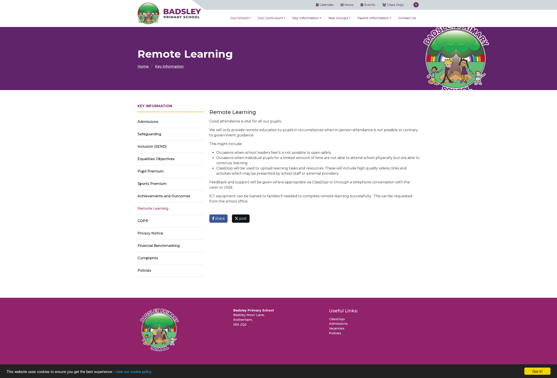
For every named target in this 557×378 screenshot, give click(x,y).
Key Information (305, 18)
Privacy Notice (150, 233)
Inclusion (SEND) (152, 146)
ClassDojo (337, 319)
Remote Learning (153, 208)
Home (143, 66)
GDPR (143, 221)
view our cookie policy (134, 371)
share (219, 218)
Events (369, 5)
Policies (144, 270)
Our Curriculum (270, 18)
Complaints (148, 258)
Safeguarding (149, 134)
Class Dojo (395, 5)
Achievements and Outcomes (164, 196)
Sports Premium (152, 184)
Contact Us (407, 18)
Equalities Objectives (156, 159)
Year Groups (338, 18)
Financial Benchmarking (159, 246)
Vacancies (336, 328)
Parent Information (373, 18)
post (242, 218)
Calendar (326, 5)
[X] (416, 4)
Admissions (148, 122)
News (349, 5)
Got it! (537, 371)
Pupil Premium (151, 171)
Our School (239, 18)
